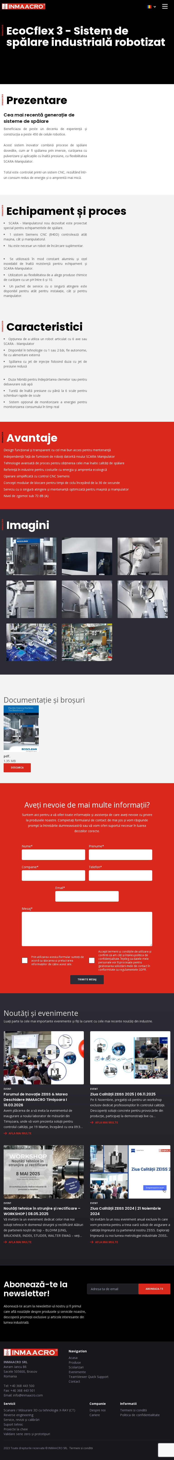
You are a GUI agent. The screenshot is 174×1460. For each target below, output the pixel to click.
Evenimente (77, 1372)
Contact (74, 1381)
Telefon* (95, 867)
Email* (60, 888)
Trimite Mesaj (87, 979)
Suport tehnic (13, 1424)
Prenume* (96, 846)
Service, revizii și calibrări (21, 1419)
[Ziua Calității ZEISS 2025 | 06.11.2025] (130, 1058)
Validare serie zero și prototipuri (27, 1434)
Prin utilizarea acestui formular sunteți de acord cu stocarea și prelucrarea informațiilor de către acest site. (57, 960)
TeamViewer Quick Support (89, 1377)
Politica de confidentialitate (140, 1415)
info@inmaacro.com (28, 1395)
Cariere (94, 1415)
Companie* (30, 867)
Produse (75, 1362)
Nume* (27, 846)
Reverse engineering (18, 1415)
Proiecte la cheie (16, 1429)
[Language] (151, 7)
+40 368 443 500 (22, 1386)
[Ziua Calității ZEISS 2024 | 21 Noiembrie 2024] (130, 1172)
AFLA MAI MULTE (20, 1133)
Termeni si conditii (133, 1410)
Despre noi (97, 1410)
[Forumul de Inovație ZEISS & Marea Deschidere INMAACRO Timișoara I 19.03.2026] (44, 1058)
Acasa (73, 1358)
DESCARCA (17, 767)
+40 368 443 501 (22, 1390)
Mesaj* (27, 908)
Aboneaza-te (154, 1288)
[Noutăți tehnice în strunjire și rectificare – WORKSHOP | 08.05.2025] (44, 1172)
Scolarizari (76, 1367)
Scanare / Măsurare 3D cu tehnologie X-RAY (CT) (39, 1410)
